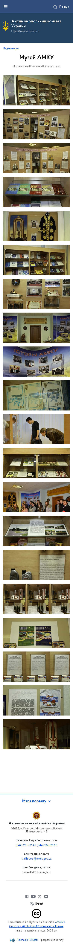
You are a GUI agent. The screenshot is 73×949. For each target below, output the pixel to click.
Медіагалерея (11, 48)
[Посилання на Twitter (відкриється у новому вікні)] (39, 896)
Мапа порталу (34, 801)
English (39, 904)
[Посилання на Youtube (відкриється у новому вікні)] (33, 896)
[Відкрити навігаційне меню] (5, 6)
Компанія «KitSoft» (28, 940)
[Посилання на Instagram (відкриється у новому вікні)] (46, 896)
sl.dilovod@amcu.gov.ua (36, 858)
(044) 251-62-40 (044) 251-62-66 (36, 845)
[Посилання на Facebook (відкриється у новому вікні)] (27, 896)
